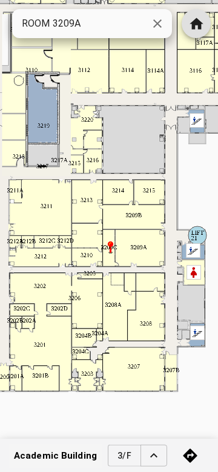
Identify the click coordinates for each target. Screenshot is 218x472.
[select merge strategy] (153, 455)
